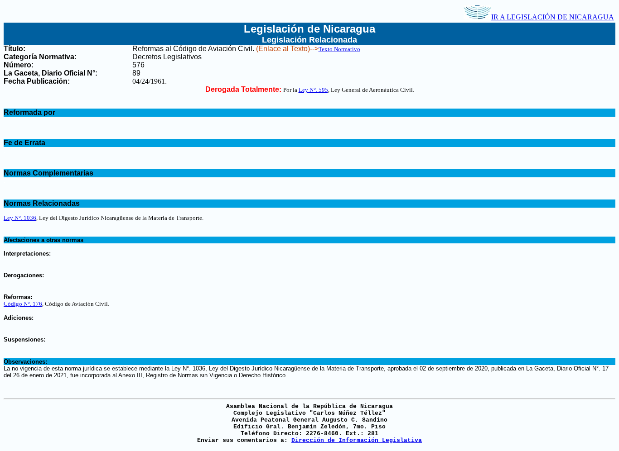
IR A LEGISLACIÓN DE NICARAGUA (552, 17)
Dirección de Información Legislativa (356, 440)
